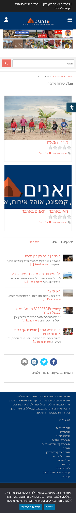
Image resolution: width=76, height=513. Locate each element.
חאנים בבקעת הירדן (58, 452)
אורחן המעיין (57, 141)
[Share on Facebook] (53, 362)
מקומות (55, 76)
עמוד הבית (66, 76)
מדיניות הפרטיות (30, 507)
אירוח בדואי (63, 436)
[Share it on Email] (24, 362)
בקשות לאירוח (63, 8)
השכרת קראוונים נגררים (56, 444)
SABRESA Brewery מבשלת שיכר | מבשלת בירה (37, 310)
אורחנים (65, 432)
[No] (71, 500)
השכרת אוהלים (61, 440)
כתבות (66, 464)
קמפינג (65, 476)
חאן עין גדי (54, 291)
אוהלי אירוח (63, 428)
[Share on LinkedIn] (34, 362)
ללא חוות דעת (60, 153)
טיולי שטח (64, 460)
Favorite (43, 153)
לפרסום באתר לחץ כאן (56, 4)
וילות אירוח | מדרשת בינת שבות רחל (36, 274)
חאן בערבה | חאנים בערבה (44, 210)
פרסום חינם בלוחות (27, 4)
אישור (49, 507)
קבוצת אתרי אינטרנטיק (56, 472)
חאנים (66, 448)
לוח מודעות (63, 468)
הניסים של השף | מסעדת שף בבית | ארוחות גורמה (37, 331)
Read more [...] (39, 264)
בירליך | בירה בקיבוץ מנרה (43, 256)
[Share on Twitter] (44, 362)
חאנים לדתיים (61, 456)
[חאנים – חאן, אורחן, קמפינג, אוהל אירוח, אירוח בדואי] (37, 24)
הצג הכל (35, 242)
